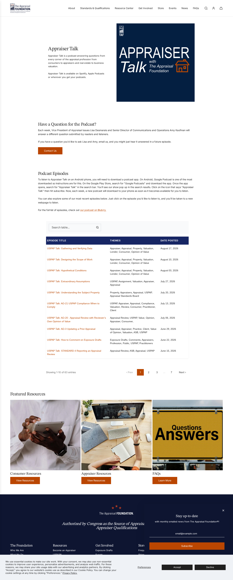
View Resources (25, 480)
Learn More (164, 480)
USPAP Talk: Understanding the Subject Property (73, 292)
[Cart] (221, 8)
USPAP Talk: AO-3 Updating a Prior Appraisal (71, 329)
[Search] (206, 8)
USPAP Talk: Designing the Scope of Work (69, 259)
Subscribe (187, 545)
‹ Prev (129, 372)
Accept (177, 567)
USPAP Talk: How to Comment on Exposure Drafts (74, 339)
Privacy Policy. (69, 573)
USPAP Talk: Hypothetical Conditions (66, 270)
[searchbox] (75, 227)
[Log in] (213, 8)
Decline (210, 567)
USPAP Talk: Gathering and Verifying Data (69, 248)
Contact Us (50, 150)
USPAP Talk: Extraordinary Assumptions (68, 281)
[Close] (223, 510)
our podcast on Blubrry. (93, 210)
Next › (182, 372)
